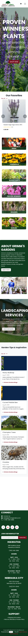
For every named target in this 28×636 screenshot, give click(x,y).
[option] (14, 116)
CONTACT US (21, 329)
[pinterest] (17, 527)
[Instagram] (12, 527)
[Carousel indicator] (10, 88)
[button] (3, 116)
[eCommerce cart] (21, 4)
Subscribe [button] (22, 537)
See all (3, 98)
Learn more (6, 270)
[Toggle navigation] (25, 4)
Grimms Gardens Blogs (10, 382)
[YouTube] (8, 527)
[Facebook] (3, 527)
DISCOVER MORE (9, 329)
